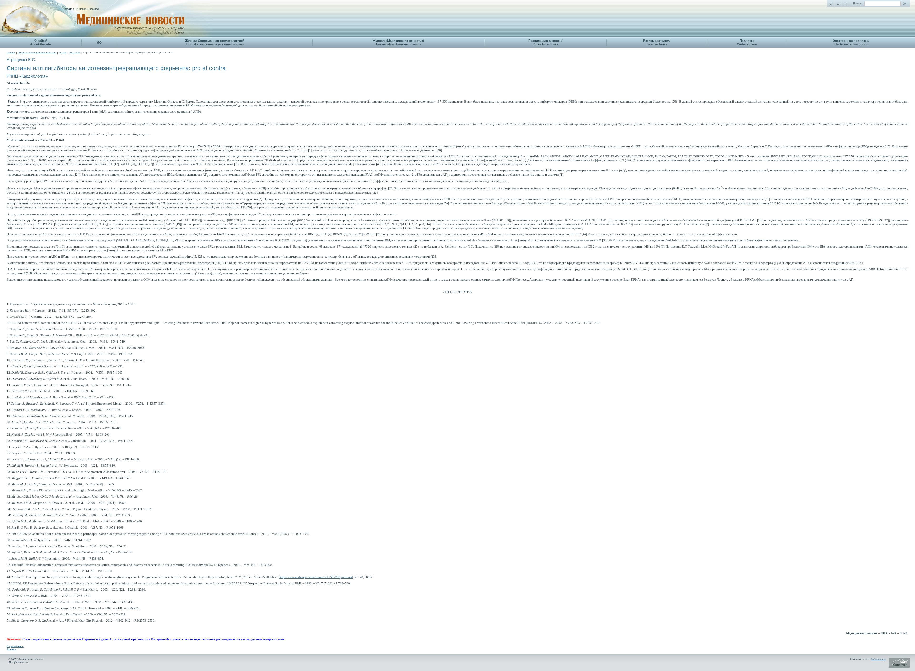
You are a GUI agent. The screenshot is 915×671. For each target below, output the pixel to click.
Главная (11, 52)
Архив (62, 52)
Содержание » (15, 646)
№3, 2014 (75, 52)
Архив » (11, 649)
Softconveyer (878, 659)
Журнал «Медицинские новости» (37, 52)
